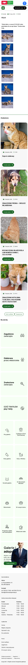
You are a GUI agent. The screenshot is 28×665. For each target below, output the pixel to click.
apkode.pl (23, 661)
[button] (3, 8)
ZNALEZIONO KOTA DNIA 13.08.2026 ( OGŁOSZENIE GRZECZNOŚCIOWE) (11, 300)
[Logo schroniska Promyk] (13, 3)
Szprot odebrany (8, 156)
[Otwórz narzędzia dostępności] (24, 3)
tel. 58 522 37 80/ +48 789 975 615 (11, 590)
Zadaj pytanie (10, 563)
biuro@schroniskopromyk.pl (9, 592)
